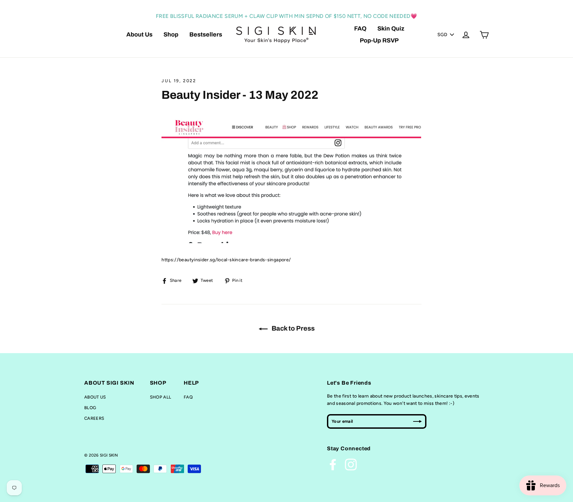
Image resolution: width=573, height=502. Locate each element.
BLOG (90, 407)
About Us (139, 34)
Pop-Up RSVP (379, 40)
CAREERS (94, 418)
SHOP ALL (160, 397)
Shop (170, 34)
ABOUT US (95, 397)
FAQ (360, 28)
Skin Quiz (390, 28)
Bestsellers (205, 34)
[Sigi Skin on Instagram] (351, 465)
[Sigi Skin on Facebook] (333, 465)
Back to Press (292, 328)
